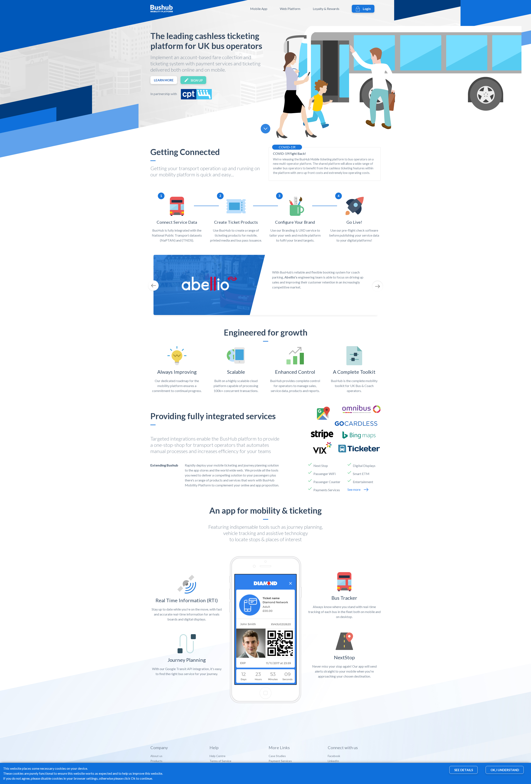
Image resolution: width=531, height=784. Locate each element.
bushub (169, 9)
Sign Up (197, 80)
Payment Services (280, 761)
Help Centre (217, 756)
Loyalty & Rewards (326, 9)
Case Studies (277, 756)
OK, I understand (505, 770)
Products (156, 761)
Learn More (164, 80)
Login (367, 9)
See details (463, 770)
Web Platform (290, 9)
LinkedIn (333, 761)
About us (156, 756)
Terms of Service (220, 761)
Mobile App (258, 9)
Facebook (334, 756)
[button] (167, 286)
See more (353, 489)
